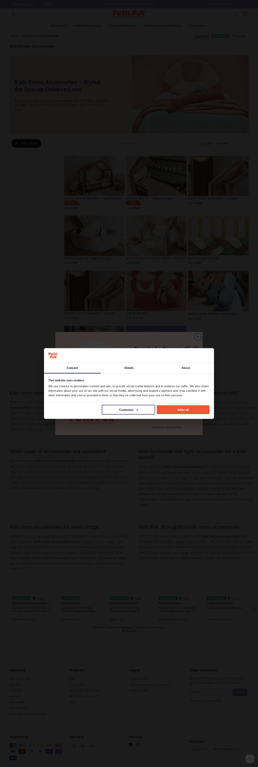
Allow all (183, 409)
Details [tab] (129, 367)
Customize (126, 409)
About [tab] (186, 367)
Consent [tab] (72, 367)
